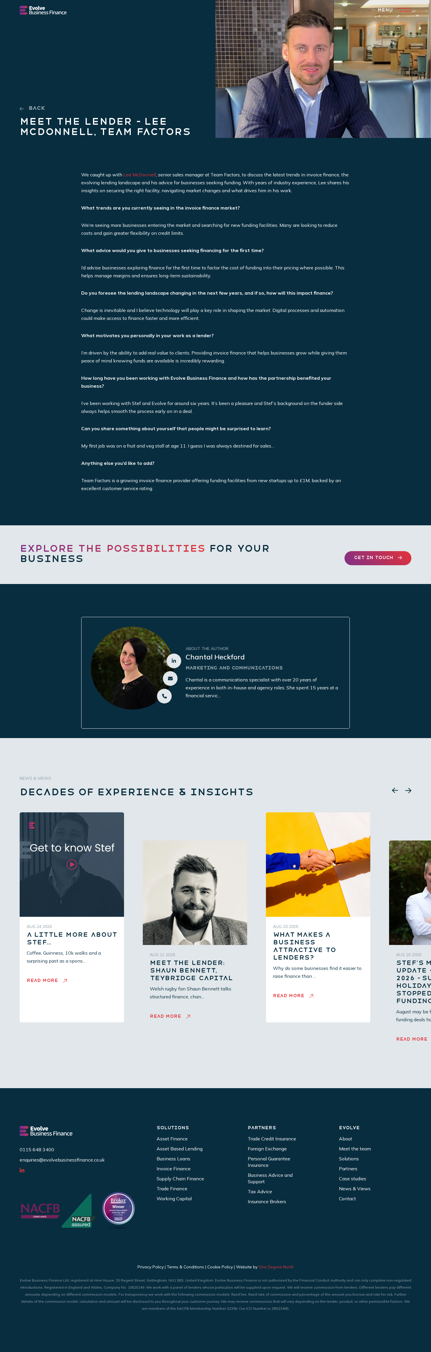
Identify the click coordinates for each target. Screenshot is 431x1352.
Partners (348, 1169)
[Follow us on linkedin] (24, 1170)
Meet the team (355, 1149)
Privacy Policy (151, 1267)
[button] (395, 790)
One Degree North (276, 1267)
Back (36, 108)
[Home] (43, 10)
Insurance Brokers (267, 1201)
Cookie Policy (220, 1267)
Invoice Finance (174, 1169)
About (345, 1139)
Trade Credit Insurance (272, 1139)
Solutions (349, 1159)
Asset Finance (172, 1139)
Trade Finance (172, 1188)
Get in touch (373, 558)
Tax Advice (260, 1191)
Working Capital (174, 1198)
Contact (347, 1198)
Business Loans (173, 1159)
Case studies (352, 1178)
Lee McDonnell (139, 175)
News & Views (355, 1188)
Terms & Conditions (185, 1267)
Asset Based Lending (180, 1149)
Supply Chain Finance (180, 1178)
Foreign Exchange (267, 1149)
